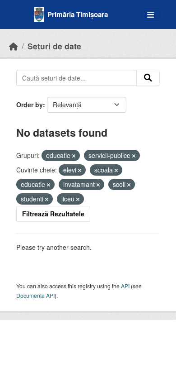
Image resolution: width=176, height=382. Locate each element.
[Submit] (148, 78)
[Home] (13, 46)
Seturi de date (54, 46)
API (125, 286)
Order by (29, 104)
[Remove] (73, 155)
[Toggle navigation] (150, 14)
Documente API (35, 295)
